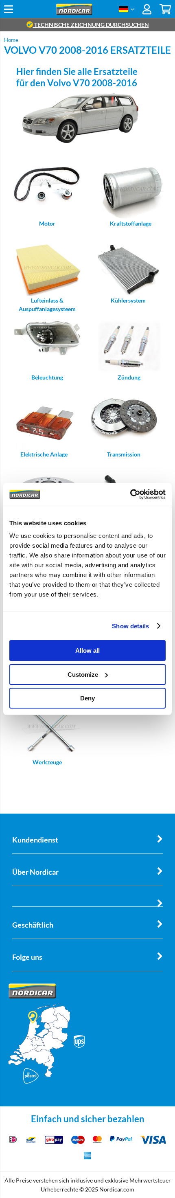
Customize (83, 674)
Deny (87, 698)
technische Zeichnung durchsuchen (91, 24)
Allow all (87, 650)
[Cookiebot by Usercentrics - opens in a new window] (130, 494)
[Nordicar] (74, 12)
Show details (130, 626)
